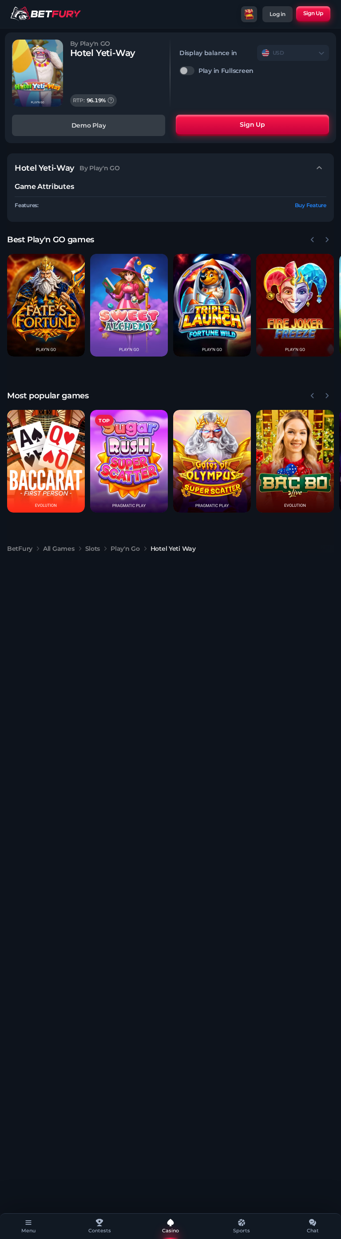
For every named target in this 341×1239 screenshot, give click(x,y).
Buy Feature (310, 205)
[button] (46, 305)
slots (92, 549)
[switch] (254, 70)
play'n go (125, 549)
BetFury (19, 549)
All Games (58, 549)
